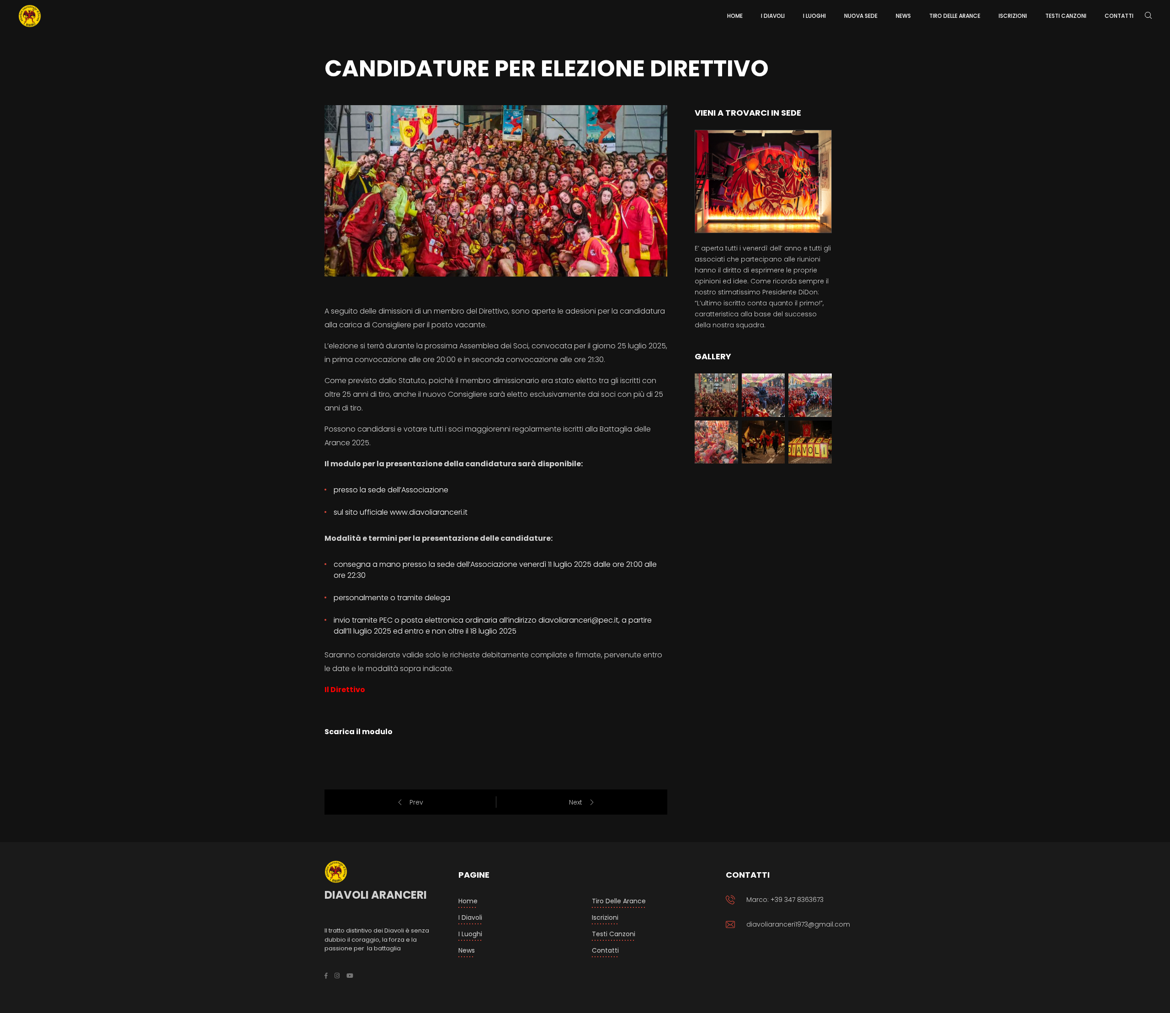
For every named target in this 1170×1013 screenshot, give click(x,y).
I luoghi (470, 933)
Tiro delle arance (619, 901)
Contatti (605, 950)
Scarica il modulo (358, 731)
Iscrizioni (605, 917)
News (466, 950)
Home (468, 901)
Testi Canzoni (613, 933)
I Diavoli (470, 917)
